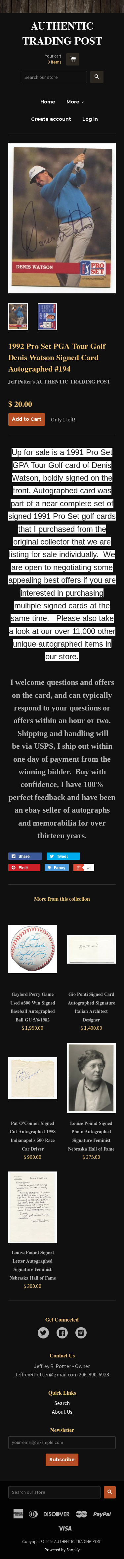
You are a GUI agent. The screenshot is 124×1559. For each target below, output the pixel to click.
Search (62, 1403)
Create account (51, 119)
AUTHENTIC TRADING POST (62, 33)
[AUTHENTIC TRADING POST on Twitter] (43, 1333)
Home (47, 102)
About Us (62, 1411)
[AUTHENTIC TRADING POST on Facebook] (62, 1333)
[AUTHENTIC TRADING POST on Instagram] (81, 1333)
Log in (90, 119)
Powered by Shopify (62, 1549)
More (73, 102)
